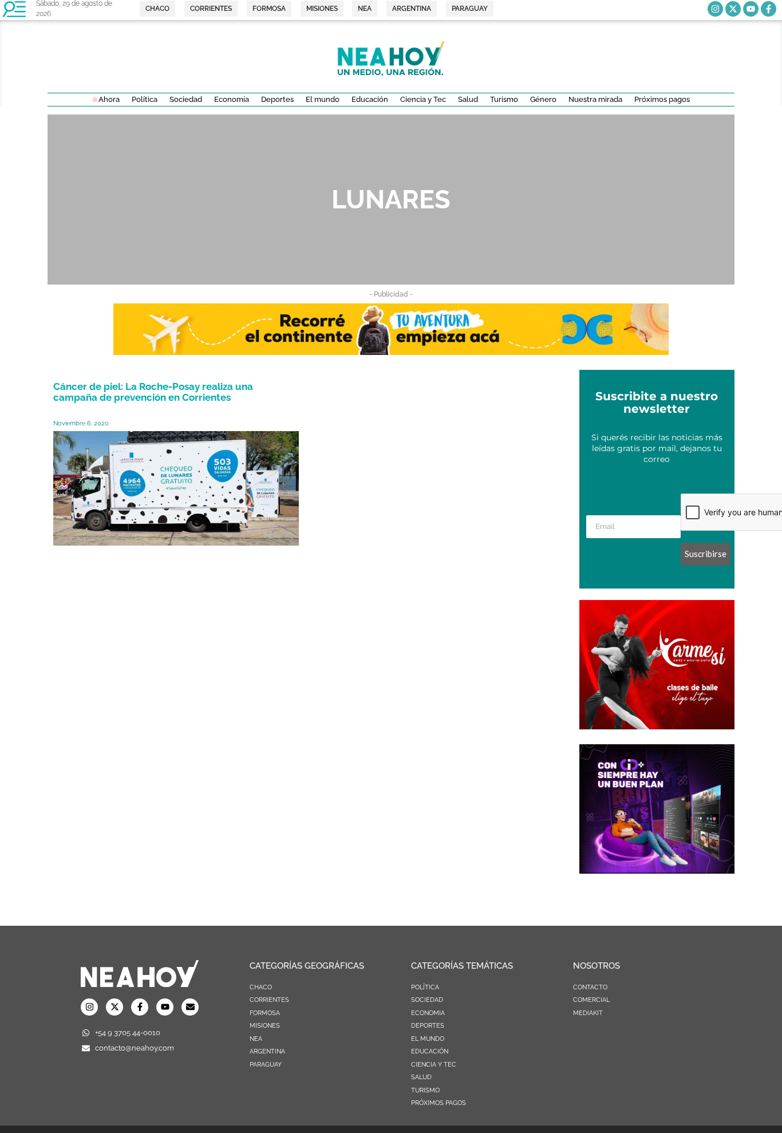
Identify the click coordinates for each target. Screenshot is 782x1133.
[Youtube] (751, 9)
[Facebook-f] (768, 9)
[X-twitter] (733, 9)
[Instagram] (715, 9)
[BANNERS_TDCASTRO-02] (391, 351)
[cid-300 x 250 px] (656, 870)
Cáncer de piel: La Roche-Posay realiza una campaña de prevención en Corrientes (153, 392)
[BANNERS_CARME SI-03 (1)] (656, 726)
